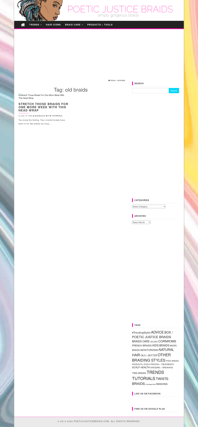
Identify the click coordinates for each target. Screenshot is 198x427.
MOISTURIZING (149, 350)
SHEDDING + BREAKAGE (161, 367)
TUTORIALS (57, 116)
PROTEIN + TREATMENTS (162, 364)
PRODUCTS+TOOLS (141, 364)
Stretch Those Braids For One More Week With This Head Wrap (43, 107)
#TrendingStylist (141, 332)
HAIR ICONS (53, 24)
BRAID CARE (73, 24)
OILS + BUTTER (149, 355)
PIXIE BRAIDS (172, 360)
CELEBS (154, 341)
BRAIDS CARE (141, 341)
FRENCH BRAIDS (142, 345)
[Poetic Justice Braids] (23, 24)
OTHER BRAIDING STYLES (151, 357)
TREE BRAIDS (139, 373)
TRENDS (34, 24)
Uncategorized (151, 384)
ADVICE (157, 332)
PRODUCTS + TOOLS (100, 24)
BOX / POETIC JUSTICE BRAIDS (152, 334)
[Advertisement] (99, 51)
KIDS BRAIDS (160, 345)
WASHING (162, 384)
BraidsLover (40, 116)
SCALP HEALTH (141, 367)
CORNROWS (167, 341)
